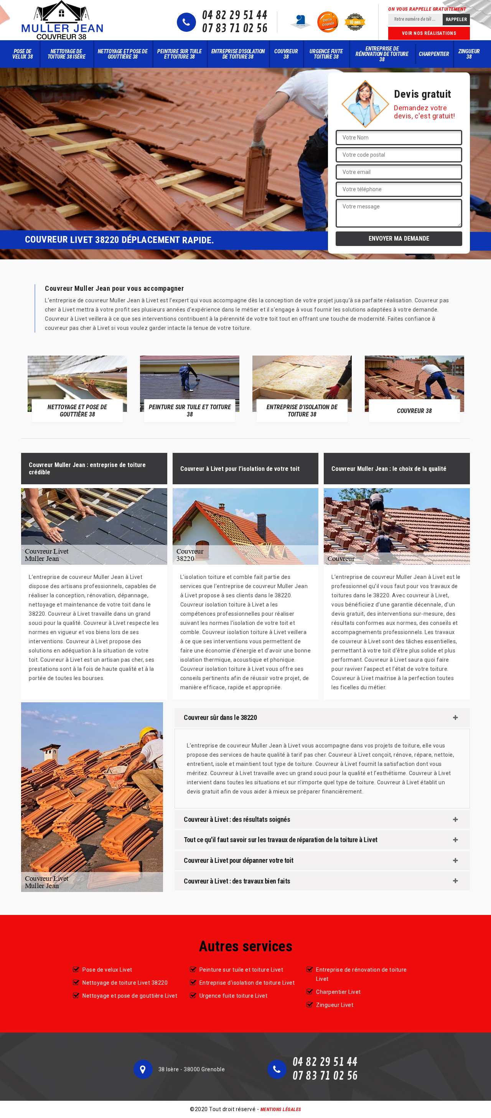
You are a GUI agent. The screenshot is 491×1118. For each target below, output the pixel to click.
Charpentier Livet (338, 992)
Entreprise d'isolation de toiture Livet (247, 983)
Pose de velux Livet (107, 970)
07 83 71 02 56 (234, 28)
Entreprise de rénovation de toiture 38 (382, 54)
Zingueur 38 (469, 54)
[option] (77, 389)
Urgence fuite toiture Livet (233, 996)
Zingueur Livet (334, 1005)
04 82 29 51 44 (234, 15)
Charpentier (434, 54)
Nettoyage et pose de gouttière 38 (123, 54)
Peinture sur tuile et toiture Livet (241, 970)
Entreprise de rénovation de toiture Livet (361, 974)
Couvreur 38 (286, 54)
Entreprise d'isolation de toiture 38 (238, 54)
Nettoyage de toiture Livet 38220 (125, 983)
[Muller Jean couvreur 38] (62, 20)
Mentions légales (280, 1109)
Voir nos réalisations (429, 33)
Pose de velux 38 (22, 54)
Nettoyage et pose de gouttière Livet (129, 996)
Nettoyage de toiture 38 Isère (67, 54)
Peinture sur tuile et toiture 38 (179, 54)
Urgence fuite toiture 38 (326, 54)
